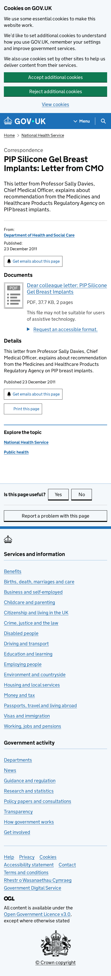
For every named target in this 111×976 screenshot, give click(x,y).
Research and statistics (29, 791)
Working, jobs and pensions (32, 726)
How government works (29, 822)
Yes (62, 494)
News (10, 770)
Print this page (26, 408)
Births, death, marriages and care (39, 582)
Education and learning (28, 654)
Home (9, 135)
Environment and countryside (35, 674)
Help (9, 857)
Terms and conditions (26, 872)
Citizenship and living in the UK (36, 613)
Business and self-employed (33, 592)
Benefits (12, 571)
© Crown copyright (55, 962)
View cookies (55, 104)
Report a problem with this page (55, 516)
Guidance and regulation (30, 781)
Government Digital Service (32, 888)
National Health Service (42, 135)
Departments (18, 760)
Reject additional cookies (55, 91)
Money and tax (19, 695)
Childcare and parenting (29, 602)
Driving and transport (26, 644)
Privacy (27, 857)
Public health (16, 452)
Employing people (23, 664)
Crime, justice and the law (31, 623)
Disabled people (21, 633)
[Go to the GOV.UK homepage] (25, 121)
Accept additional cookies (55, 77)
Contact (67, 865)
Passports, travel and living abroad (40, 705)
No (85, 494)
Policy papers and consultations (37, 801)
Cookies (48, 857)
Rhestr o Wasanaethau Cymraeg (38, 880)
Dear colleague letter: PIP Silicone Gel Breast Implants (67, 288)
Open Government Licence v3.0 (37, 914)
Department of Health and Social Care (39, 235)
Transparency (18, 811)
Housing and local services (32, 685)
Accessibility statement (29, 865)
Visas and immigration (27, 716)
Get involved (17, 832)
